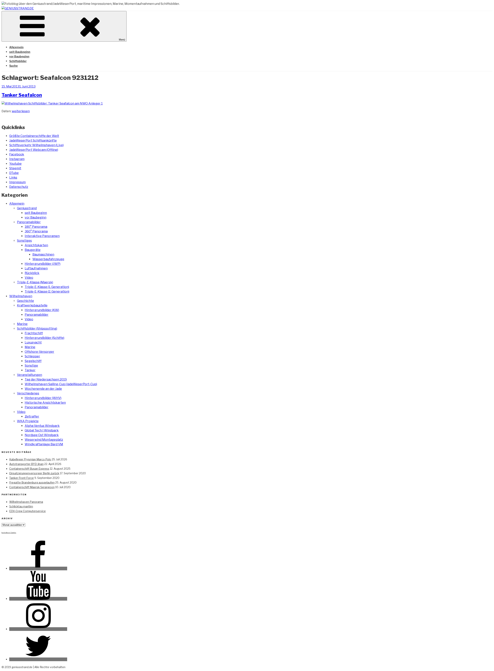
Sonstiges (24, 240)
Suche (13, 65)
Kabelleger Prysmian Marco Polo (30, 459)
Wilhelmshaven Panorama (26, 501)
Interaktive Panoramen (42, 236)
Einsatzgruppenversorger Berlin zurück (34, 473)
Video (29, 277)
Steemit (15, 168)
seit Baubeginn (19, 51)
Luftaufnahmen (36, 268)
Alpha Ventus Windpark (42, 426)
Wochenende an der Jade (43, 389)
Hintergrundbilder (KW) (42, 310)
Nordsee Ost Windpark (42, 435)
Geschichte (25, 301)
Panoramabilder (29, 222)
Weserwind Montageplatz (44, 439)
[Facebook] (38, 568)
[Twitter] (38, 659)
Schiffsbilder (18, 61)
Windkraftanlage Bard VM (44, 444)
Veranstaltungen (29, 375)
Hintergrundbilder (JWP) (42, 264)
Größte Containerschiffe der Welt (34, 136)
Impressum (17, 182)
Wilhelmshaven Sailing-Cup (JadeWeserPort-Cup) (61, 384)
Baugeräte (33, 250)
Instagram (17, 159)
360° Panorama (36, 231)
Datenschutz (18, 187)
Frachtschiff (34, 333)
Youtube (15, 163)
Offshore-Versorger (39, 352)
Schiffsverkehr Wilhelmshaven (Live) (36, 145)
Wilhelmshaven (20, 296)
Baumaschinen (43, 254)
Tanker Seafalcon (22, 95)
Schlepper (32, 356)
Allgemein (16, 47)
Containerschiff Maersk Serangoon (32, 487)
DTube (14, 173)
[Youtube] (38, 599)
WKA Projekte (28, 421)
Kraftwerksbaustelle (32, 305)
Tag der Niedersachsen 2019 (46, 379)
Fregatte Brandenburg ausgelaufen (32, 482)
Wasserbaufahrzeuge (48, 259)
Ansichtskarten (36, 245)
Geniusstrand (27, 208)
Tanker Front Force (21, 477)
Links (13, 177)
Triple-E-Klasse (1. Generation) (47, 287)
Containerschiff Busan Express (29, 468)
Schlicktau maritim (21, 506)
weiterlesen (21, 111)
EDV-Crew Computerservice (27, 511)
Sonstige (31, 365)
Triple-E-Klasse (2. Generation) (47, 291)
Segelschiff (33, 361)
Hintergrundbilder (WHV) (43, 398)
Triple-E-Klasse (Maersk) (35, 282)
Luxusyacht (33, 342)
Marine (22, 324)
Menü (122, 39)
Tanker (30, 370)
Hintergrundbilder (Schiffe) (44, 338)
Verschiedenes (28, 393)
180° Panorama (36, 227)
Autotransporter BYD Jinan (26, 464)
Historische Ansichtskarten (45, 402)
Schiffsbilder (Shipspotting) (37, 328)
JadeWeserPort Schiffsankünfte (33, 140)
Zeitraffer (32, 416)
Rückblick (32, 273)
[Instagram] (38, 629)
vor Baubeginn (19, 56)
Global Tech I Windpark (42, 430)
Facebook (16, 154)
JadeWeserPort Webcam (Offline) (33, 150)
